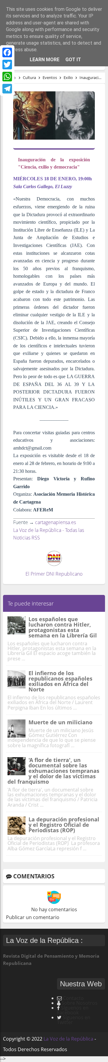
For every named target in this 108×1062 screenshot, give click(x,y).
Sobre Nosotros (80, 1003)
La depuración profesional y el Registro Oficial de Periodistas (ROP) (63, 825)
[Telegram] (7, 89)
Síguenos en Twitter (73, 1020)
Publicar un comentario (32, 917)
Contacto (73, 998)
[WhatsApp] (7, 77)
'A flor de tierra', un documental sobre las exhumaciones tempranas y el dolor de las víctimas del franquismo (53, 770)
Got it (73, 59)
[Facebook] (7, 52)
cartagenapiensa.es (55, 522)
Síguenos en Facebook (72, 1010)
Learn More (44, 59)
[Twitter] (7, 64)
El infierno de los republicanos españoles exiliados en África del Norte (60, 681)
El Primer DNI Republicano (54, 574)
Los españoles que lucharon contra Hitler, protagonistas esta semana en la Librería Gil (62, 627)
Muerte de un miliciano (60, 722)
